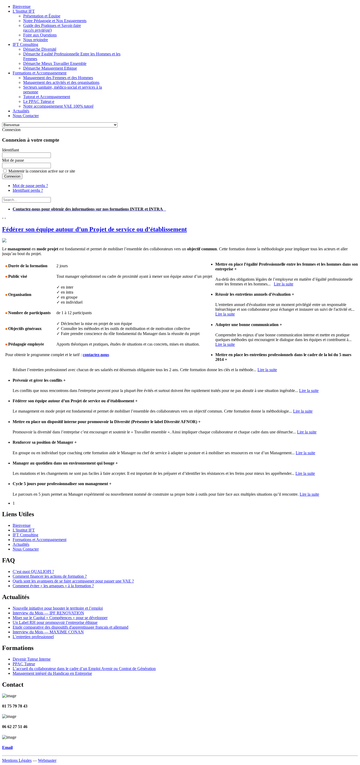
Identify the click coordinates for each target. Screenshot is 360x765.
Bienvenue (22, 525)
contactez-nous (96, 354)
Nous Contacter (26, 549)
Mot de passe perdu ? (30, 185)
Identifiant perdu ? (28, 190)
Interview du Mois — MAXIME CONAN (48, 632)
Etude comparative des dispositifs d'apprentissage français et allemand (70, 627)
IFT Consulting (25, 535)
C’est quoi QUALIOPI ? (33, 571)
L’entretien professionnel (33, 636)
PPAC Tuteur (24, 664)
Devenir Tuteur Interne (32, 659)
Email (7, 747)
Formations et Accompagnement (39, 539)
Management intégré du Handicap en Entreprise (52, 673)
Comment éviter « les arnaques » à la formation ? (53, 586)
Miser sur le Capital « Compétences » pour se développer (60, 617)
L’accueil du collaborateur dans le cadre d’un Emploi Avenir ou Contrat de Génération (84, 668)
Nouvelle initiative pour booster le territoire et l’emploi (58, 608)
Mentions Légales (17, 760)
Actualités (21, 544)
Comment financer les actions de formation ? (50, 576)
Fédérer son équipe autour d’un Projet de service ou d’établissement (94, 229)
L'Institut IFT (24, 530)
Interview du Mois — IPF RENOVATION (48, 613)
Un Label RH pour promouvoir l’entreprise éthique (55, 622)
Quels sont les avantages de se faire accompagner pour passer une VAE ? (73, 581)
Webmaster (47, 760)
